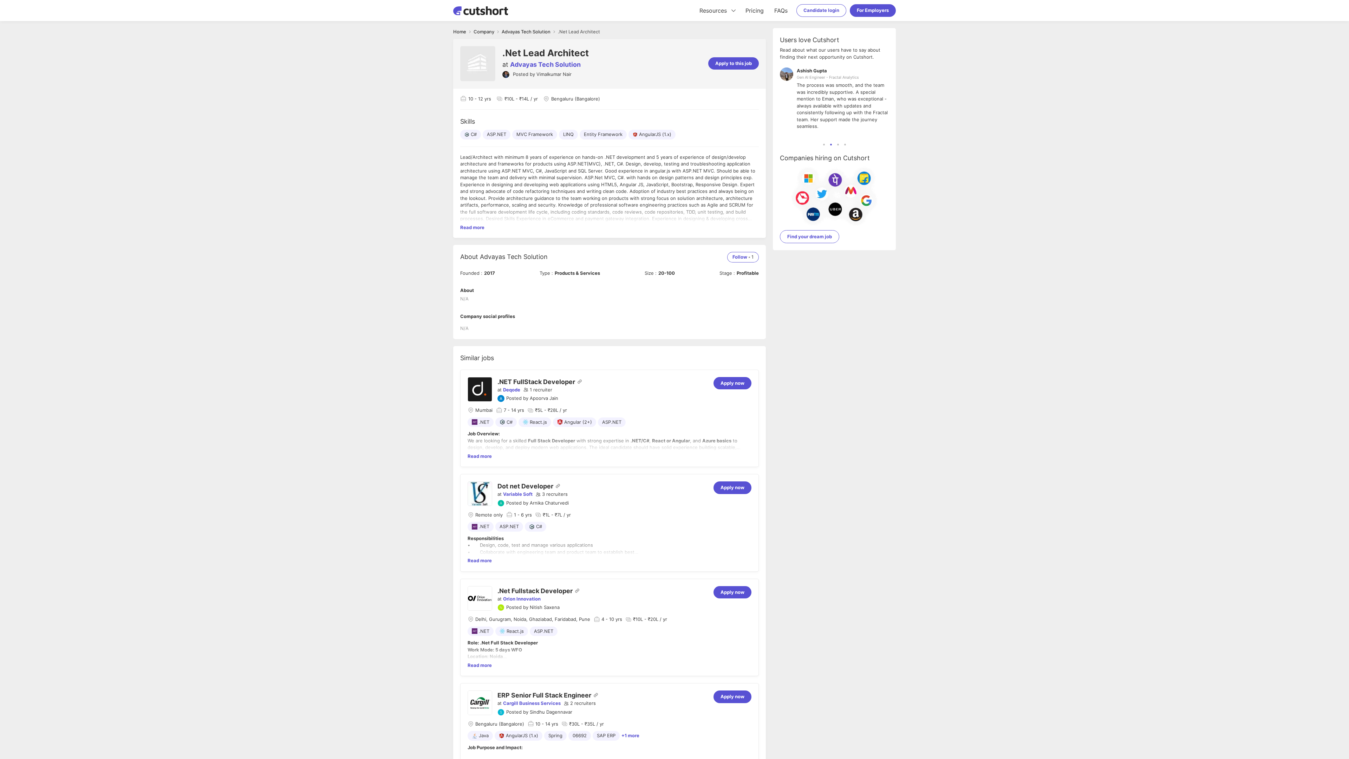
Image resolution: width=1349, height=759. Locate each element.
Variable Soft (518, 494)
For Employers (873, 10)
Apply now (732, 383)
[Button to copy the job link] (579, 381)
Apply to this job (733, 63)
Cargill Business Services (532, 703)
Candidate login (821, 10)
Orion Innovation (522, 599)
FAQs (781, 10)
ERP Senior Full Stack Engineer (544, 695)
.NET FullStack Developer (536, 381)
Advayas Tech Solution (545, 64)
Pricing (754, 10)
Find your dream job (809, 236)
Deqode (511, 390)
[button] (537, 390)
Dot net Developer (525, 486)
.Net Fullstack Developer (535, 591)
